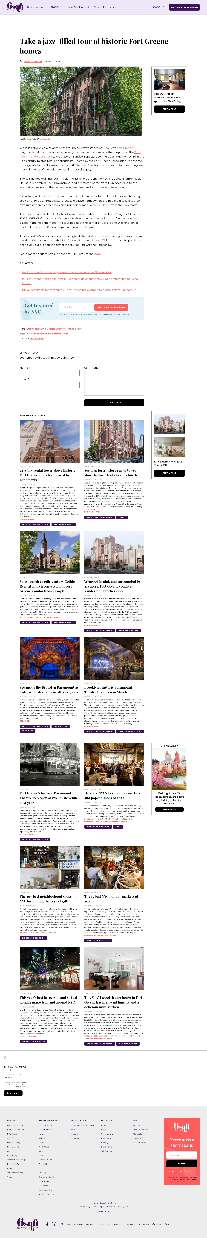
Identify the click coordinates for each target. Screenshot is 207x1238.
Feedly (158, 1224)
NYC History (12, 1155)
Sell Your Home (107, 1151)
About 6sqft (137, 1125)
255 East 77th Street (15, 1066)
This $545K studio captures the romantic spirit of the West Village (168, 97)
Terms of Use (92, 314)
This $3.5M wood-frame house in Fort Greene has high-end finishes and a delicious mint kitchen (113, 1002)
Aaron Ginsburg (29, 484)
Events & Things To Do (69, 329)
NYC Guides (57, 7)
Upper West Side (46, 1125)
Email (24, 379)
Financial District (45, 1164)
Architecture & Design (16, 1160)
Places (104, 1130)
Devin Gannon (33, 61)
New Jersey (75, 1134)
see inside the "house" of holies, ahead (40, 617)
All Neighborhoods (46, 1194)
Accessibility (144, 1224)
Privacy (117, 1224)
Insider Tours (61, 726)
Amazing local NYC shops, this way (38, 933)
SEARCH (157, 7)
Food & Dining (13, 1147)
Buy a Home (106, 1147)
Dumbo (42, 1168)
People (104, 1125)
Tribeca (42, 1155)
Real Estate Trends (15, 1164)
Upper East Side (45, 1130)
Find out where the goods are (100, 935)
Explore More (110, 7)
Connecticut (75, 1138)
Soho (41, 1151)
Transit (10, 1177)
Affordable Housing (15, 1173)
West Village (44, 1147)
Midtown (42, 1138)
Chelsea (42, 1142)
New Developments (79, 7)
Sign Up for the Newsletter (184, 7)
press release (101, 205)
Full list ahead (28, 1036)
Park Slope (43, 1173)
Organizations (107, 1134)
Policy (122, 517)
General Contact (139, 1142)
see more (24, 721)
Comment (92, 367)
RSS (169, 1224)
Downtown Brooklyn (47, 1177)
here (97, 254)
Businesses (106, 1138)
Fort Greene (125, 148)
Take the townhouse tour (98, 1038)
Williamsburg (44, 1181)
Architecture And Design (40, 329)
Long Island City (45, 1190)
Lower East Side (45, 1160)
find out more (91, 625)
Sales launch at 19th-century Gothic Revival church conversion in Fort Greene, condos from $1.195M (47, 586)
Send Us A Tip (138, 1138)
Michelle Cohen (29, 905)
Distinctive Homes (37, 7)
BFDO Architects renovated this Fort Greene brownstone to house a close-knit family (79, 290)
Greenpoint (43, 1186)
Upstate (73, 1130)
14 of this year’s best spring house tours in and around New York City (67, 272)
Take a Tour (169, 109)
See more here (27, 834)
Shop (97, 7)
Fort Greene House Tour (39, 333)
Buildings (105, 1142)
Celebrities (11, 1151)
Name (25, 367)
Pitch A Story (138, 1134)
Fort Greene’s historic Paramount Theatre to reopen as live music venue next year (49, 798)
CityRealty (44, 139)
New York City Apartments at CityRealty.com (109, 1207)
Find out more (91, 512)
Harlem (42, 1134)
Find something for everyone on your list (106, 821)
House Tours (61, 333)
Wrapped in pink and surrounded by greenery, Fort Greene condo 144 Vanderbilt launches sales (112, 586)
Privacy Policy (104, 314)
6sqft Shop (11, 1138)
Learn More (13, 1093)
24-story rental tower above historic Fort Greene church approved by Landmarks (47, 475)
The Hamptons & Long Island (82, 1125)
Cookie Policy (129, 1224)
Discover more (27, 519)
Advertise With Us (140, 1130)
